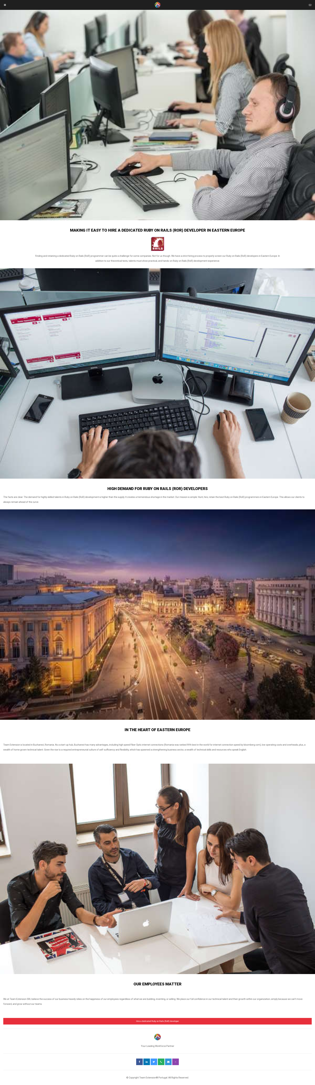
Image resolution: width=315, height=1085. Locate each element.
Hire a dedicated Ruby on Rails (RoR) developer (157, 1021)
